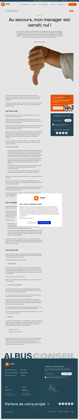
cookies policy (24, 215)
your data (40, 207)
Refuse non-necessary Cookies (25, 218)
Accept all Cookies (44, 222)
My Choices (32, 222)
